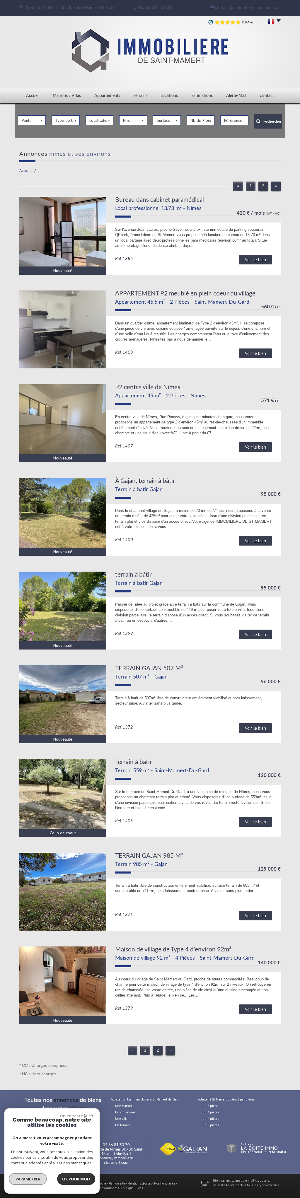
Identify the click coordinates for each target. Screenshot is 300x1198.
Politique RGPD (132, 1188)
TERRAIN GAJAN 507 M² (149, 668)
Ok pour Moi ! (76, 1179)
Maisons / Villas (67, 96)
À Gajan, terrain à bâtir (145, 481)
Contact (267, 96)
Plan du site (116, 1183)
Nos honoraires (164, 1183)
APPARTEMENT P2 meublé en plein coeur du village (185, 293)
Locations (169, 96)
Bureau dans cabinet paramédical (159, 200)
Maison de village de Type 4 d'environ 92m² (173, 949)
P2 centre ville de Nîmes (147, 387)
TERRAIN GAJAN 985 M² (149, 856)
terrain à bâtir (133, 575)
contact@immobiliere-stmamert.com (248, 8)
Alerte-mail (236, 96)
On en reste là (73, 1115)
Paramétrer (28, 1179)
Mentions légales (139, 1183)
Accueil (32, 96)
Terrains (140, 96)
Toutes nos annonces (104, 1188)
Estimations (202, 96)
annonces (66, 1100)
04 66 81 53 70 (116, 1145)
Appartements (107, 96)
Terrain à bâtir (133, 762)
